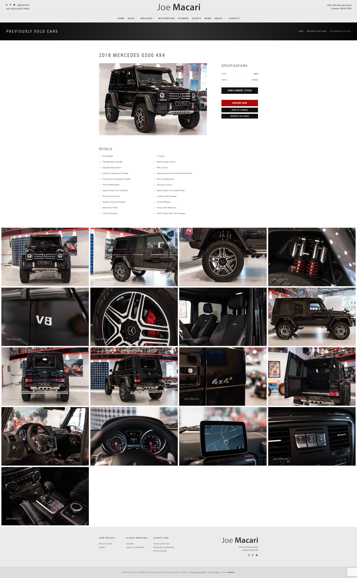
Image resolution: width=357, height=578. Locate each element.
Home (301, 31)
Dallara (102, 547)
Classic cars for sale (161, 544)
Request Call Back (240, 116)
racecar (231, 572)
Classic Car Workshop (135, 547)
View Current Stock (240, 90)
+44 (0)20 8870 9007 (18, 8)
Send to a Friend (240, 110)
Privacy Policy (214, 572)
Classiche (130, 544)
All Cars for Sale (105, 544)
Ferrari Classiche (160, 551)
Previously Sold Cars (32, 31)
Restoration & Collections (163, 547)
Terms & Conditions (198, 572)
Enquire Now (239, 103)
